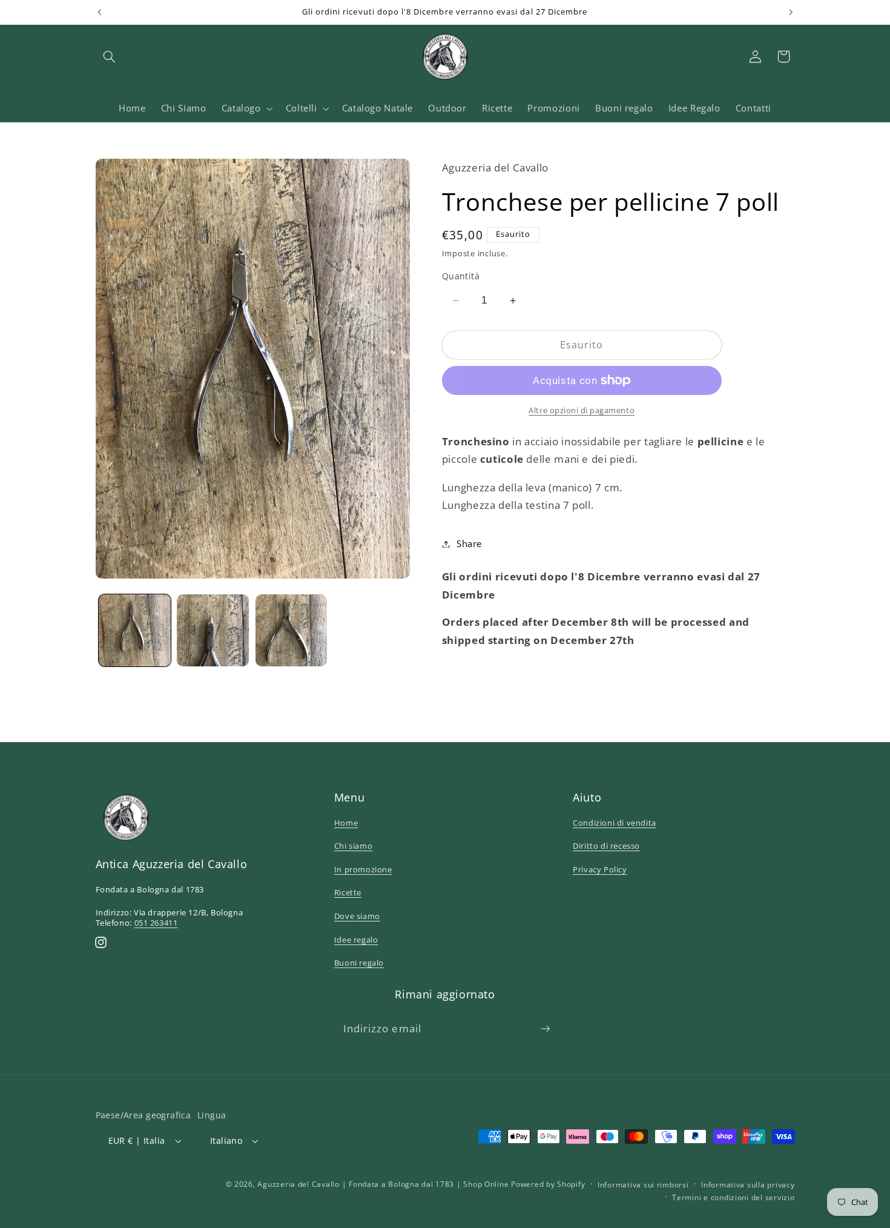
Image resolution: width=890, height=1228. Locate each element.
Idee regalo (356, 939)
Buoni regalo (359, 962)
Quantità (461, 276)
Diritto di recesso (606, 845)
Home (346, 822)
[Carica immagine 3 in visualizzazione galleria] (291, 630)
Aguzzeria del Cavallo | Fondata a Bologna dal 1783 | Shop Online (383, 1184)
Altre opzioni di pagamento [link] (582, 410)
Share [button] (469, 543)
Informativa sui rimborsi (643, 1184)
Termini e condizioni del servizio (733, 1197)
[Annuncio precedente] (99, 12)
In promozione (363, 869)
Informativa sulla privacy (747, 1184)
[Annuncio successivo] (790, 12)
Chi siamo (353, 845)
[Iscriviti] (545, 1028)
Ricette (347, 892)
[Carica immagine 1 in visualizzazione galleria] (135, 630)
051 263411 (156, 922)
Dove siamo (357, 916)
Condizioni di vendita (614, 822)
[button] (110, 56)
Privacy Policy (600, 869)
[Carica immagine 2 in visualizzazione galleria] (213, 630)
